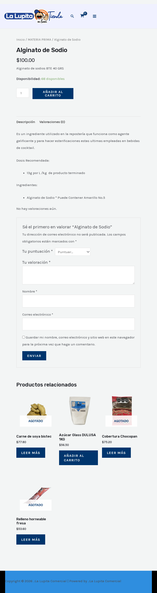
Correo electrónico (37, 314)
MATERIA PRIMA (39, 39)
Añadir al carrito (53, 93)
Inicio (20, 39)
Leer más (30, 453)
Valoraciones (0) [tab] (52, 122)
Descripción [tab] (25, 122)
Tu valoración (36, 262)
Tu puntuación (37, 251)
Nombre (29, 291)
